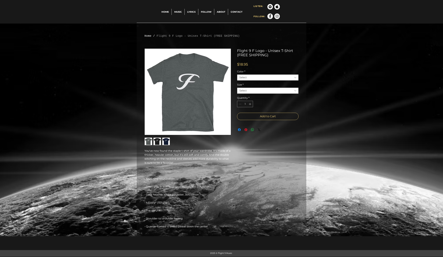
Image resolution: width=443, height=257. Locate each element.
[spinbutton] (245, 104)
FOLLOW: (259, 16)
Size (240, 84)
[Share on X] (259, 130)
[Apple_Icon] (277, 7)
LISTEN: (258, 6)
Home (147, 36)
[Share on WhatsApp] (252, 130)
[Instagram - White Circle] (277, 16)
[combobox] (268, 77)
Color (241, 71)
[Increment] (250, 104)
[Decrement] (240, 104)
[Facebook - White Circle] (270, 16)
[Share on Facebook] (239, 130)
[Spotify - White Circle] (270, 7)
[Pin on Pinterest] (246, 130)
